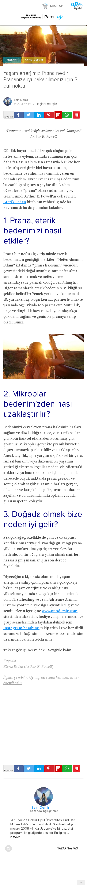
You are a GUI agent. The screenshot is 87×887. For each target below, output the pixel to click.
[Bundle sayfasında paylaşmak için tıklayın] (76, 115)
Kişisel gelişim (34, 59)
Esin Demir (21, 100)
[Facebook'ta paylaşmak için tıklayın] (19, 115)
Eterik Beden (14, 202)
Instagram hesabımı (21, 628)
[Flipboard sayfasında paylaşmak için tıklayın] (58, 115)
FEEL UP (12, 59)
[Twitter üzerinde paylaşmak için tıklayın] (29, 115)
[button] (6, 6)
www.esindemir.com (59, 611)
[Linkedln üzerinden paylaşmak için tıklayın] (39, 115)
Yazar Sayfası (68, 848)
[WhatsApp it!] (67, 115)
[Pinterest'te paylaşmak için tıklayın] (49, 115)
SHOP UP (56, 5)
